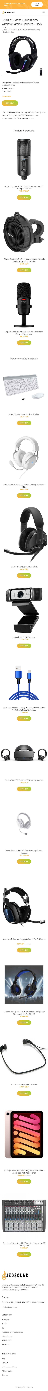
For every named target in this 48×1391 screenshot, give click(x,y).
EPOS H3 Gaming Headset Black (24, 567)
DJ (3, 1328)
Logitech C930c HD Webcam (24, 637)
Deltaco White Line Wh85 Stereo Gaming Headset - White (24, 486)
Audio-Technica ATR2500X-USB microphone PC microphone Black (24, 187)
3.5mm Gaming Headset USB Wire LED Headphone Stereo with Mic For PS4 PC (24, 1013)
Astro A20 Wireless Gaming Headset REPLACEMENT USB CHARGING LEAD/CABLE (24, 708)
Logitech (5, 85)
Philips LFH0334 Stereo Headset (24, 1084)
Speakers (5, 1344)
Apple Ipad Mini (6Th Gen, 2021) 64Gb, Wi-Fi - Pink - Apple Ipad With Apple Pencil (24, 1171)
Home (4, 27)
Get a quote (37, 4)
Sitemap (5, 1375)
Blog (3, 1359)
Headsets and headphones (22, 83)
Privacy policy (7, 1371)
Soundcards (6, 1340)
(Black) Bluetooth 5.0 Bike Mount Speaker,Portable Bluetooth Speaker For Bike (24, 260)
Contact (5, 1363)
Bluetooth (5, 1320)
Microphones (7, 1336)
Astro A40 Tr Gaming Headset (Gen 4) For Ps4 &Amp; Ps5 (24, 940)
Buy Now (10, 103)
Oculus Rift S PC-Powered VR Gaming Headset (24, 780)
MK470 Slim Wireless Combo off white (24, 414)
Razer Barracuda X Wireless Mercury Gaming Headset (24, 852)
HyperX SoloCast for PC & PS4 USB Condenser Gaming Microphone (24, 333)
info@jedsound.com (9, 1307)
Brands (36, 83)
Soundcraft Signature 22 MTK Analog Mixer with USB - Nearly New (24, 1244)
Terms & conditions (9, 1367)
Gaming (12, 85)
